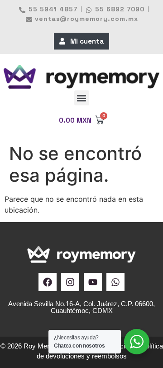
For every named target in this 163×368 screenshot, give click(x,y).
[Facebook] (47, 282)
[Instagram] (70, 282)
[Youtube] (93, 282)
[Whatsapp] (115, 282)
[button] (81, 97)
